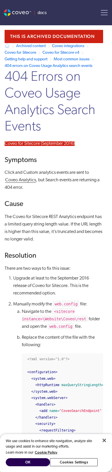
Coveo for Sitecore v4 (61, 53)
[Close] (104, 440)
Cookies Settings (74, 462)
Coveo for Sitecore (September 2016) (40, 143)
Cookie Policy (46, 452)
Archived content (31, 46)
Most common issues (72, 59)
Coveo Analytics (20, 180)
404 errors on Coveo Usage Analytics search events (48, 66)
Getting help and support (26, 59)
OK (27, 462)
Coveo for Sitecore (20, 53)
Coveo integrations (68, 46)
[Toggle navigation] (104, 12)
